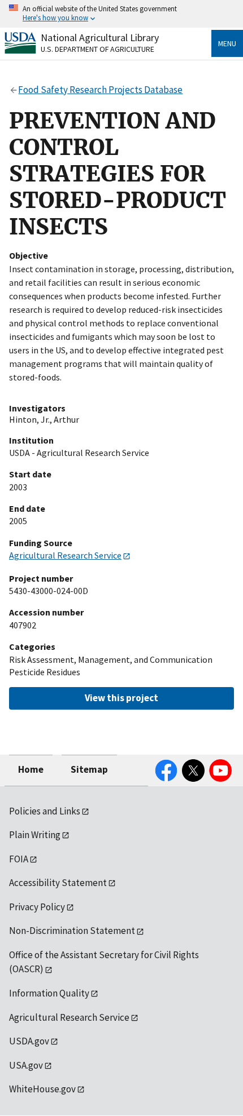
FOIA (18, 859)
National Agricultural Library (100, 37)
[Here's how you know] (121, 14)
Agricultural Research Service (65, 555)
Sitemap (89, 769)
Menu (227, 43)
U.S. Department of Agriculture (97, 49)
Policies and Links (44, 811)
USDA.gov (29, 1041)
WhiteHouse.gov (42, 1089)
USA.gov (26, 1065)
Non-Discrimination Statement (72, 930)
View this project (121, 698)
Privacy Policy (37, 907)
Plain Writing (34, 835)
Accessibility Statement (58, 882)
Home (31, 769)
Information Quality (49, 993)
